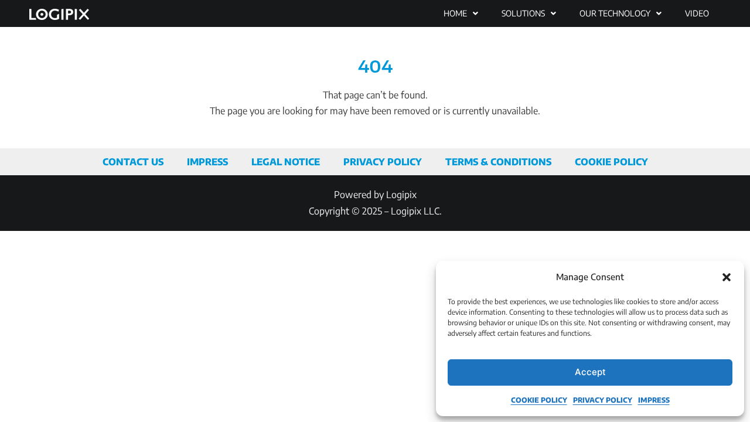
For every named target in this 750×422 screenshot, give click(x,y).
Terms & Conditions (498, 162)
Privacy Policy (602, 400)
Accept (590, 371)
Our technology (614, 13)
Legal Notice (285, 162)
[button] (726, 277)
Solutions (523, 13)
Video (697, 13)
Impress (654, 400)
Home (455, 13)
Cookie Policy (539, 400)
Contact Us (133, 162)
